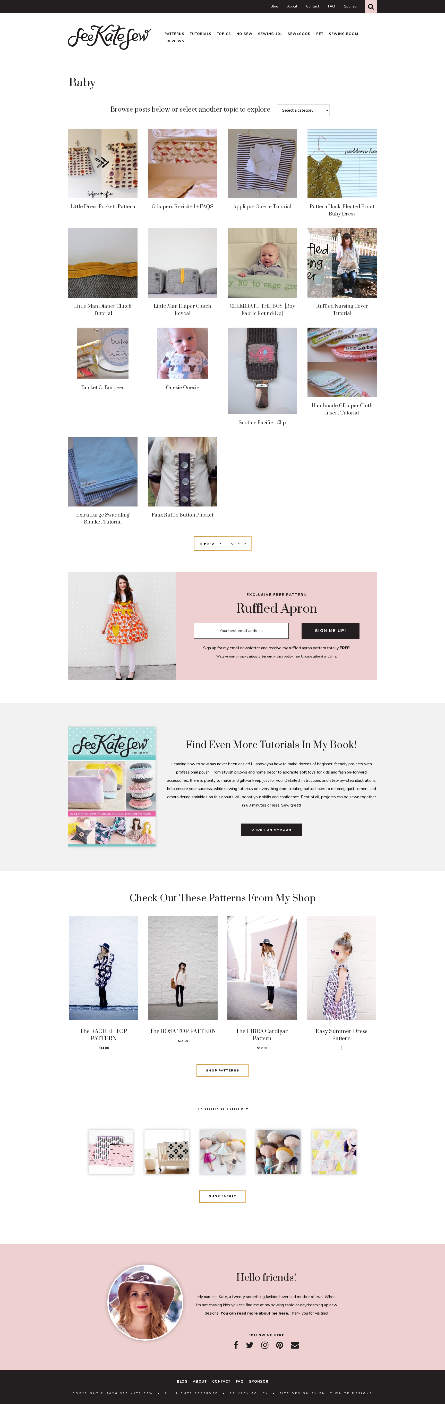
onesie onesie (182, 388)
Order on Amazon (271, 830)
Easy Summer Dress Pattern (341, 1035)
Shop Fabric (222, 1196)
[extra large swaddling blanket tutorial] (103, 471)
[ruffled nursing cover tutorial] (342, 263)
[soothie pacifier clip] (262, 371)
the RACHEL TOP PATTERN (103, 1035)
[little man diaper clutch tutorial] (103, 263)
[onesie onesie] (182, 353)
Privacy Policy (249, 1393)
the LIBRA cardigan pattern (262, 1035)
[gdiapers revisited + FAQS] (182, 163)
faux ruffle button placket (182, 515)
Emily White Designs (346, 1393)
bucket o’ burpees (102, 388)
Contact (312, 6)
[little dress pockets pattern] (103, 163)
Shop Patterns (222, 1070)
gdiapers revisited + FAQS (182, 207)
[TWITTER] (250, 1345)
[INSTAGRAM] (264, 1345)
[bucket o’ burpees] (103, 353)
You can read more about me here (254, 1313)
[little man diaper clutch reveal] (182, 263)
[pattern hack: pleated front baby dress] (342, 163)
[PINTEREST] (279, 1345)
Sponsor (351, 6)
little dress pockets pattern (103, 207)
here (296, 656)
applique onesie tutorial (262, 207)
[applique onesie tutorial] (262, 163)
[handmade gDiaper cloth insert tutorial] (342, 362)
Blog (274, 6)
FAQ (331, 6)
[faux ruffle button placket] (182, 471)
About (292, 6)
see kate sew (109, 37)
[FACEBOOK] (236, 1345)
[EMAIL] (295, 1345)
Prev (209, 544)
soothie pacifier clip (262, 423)
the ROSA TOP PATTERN (183, 1031)
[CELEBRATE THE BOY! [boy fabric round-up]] (262, 263)
